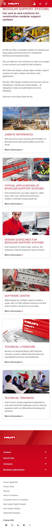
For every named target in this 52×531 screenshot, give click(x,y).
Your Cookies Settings (11, 508)
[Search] (46, 4)
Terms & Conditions (10, 495)
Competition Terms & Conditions (15, 500)
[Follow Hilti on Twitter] (30, 525)
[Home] (13, 3)
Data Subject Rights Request (14, 504)
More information (13, 149)
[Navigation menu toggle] (4, 4)
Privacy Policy (8, 486)
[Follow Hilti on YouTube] (24, 525)
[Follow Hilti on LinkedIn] (18, 525)
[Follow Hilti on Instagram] (12, 525)
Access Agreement (10, 482)
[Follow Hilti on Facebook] (6, 525)
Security (6, 491)
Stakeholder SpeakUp (11, 513)
